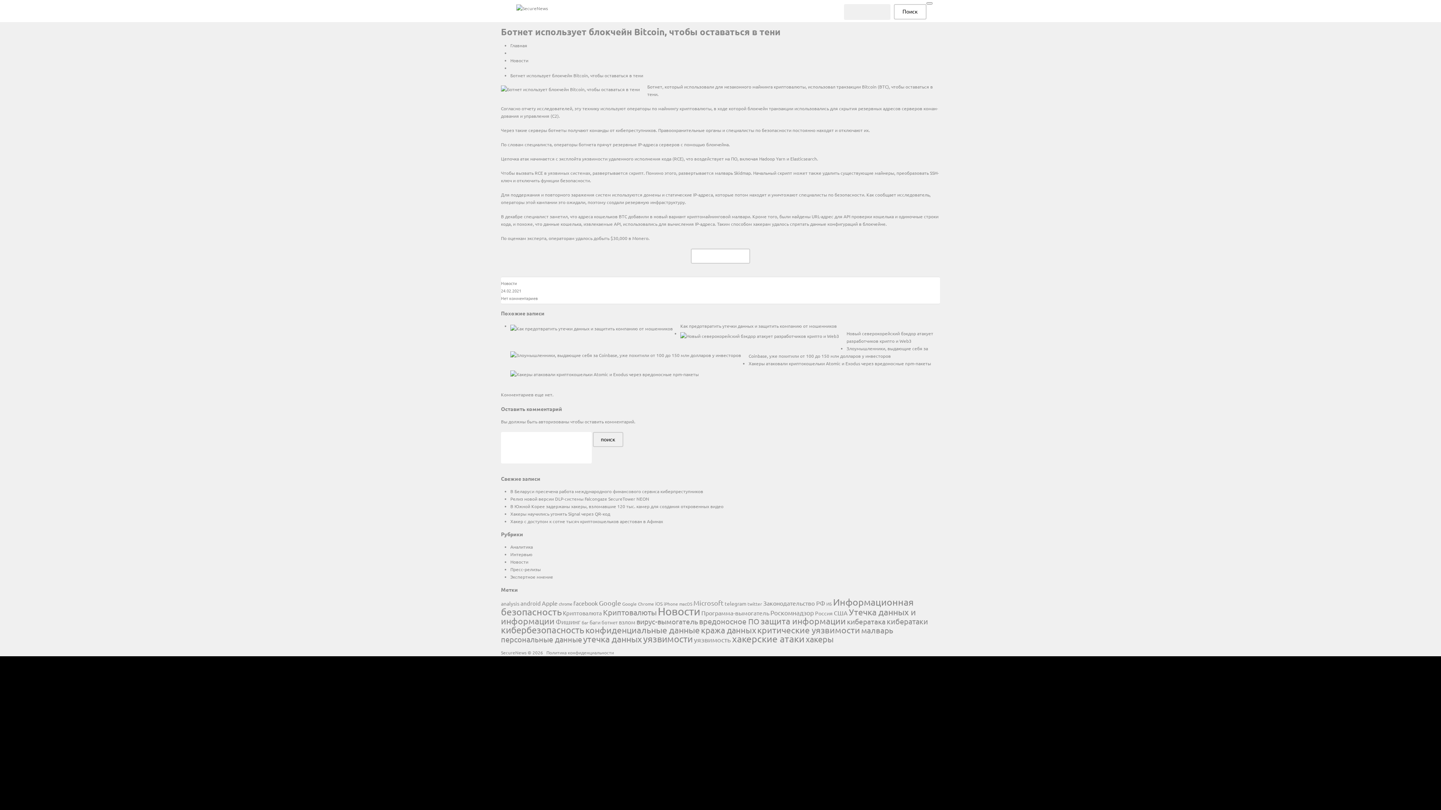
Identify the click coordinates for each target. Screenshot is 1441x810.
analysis (510, 603)
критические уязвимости (808, 629)
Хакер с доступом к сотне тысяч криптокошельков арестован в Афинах (586, 521)
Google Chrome (638, 604)
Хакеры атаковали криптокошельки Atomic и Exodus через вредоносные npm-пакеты (840, 363)
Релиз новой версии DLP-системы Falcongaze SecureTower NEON (579, 499)
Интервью (521, 554)
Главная (518, 45)
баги (595, 622)
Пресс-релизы (525, 569)
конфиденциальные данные (642, 629)
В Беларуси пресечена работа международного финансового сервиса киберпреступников (606, 491)
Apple (550, 603)
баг (585, 623)
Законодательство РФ (794, 603)
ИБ (829, 604)
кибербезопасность (542, 629)
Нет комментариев (519, 298)
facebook (585, 603)
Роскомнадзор (792, 612)
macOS (685, 604)
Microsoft (708, 603)
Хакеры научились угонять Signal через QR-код (560, 514)
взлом (627, 622)
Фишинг (568, 622)
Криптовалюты (630, 612)
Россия (824, 613)
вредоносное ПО (729, 621)
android (530, 603)
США (841, 612)
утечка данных (612, 638)
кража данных (728, 630)
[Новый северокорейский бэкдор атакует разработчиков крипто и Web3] (759, 336)
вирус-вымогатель (667, 621)
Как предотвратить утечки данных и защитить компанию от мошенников (758, 326)
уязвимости (668, 638)
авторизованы (553, 421)
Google (610, 603)
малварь (877, 630)
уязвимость (712, 640)
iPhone (671, 604)
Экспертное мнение (531, 577)
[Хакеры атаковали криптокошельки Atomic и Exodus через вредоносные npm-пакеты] (604, 374)
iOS (659, 603)
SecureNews (513, 653)
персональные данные (541, 639)
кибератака (866, 621)
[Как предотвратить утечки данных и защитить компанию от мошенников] (591, 328)
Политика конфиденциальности (580, 653)
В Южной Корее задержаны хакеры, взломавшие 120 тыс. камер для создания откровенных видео (617, 506)
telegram (735, 603)
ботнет (610, 622)
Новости (519, 60)
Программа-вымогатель (735, 612)
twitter (755, 604)
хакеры (820, 639)
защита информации (803, 620)
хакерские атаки (768, 639)
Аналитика (521, 547)
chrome (565, 604)
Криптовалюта (582, 612)
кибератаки (907, 621)
